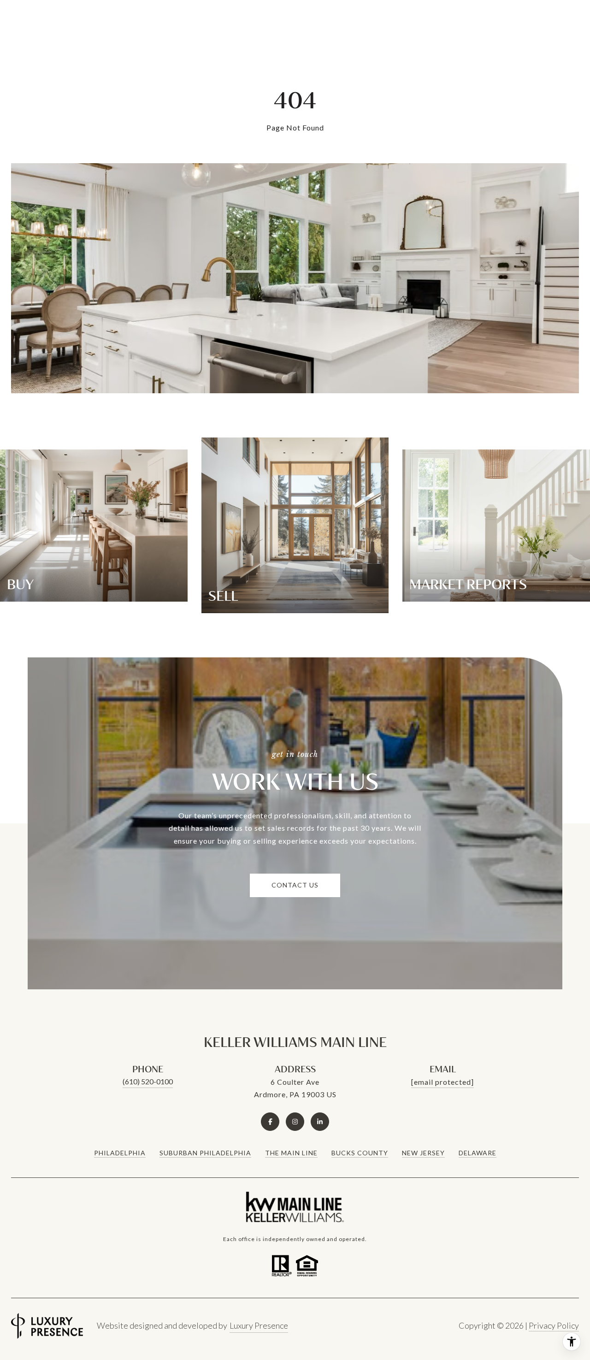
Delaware (477, 1153)
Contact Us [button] (295, 885)
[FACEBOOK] (270, 1121)
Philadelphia (120, 1153)
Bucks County (359, 1153)
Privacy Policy (554, 1325)
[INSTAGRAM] (295, 1121)
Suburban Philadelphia (205, 1153)
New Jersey (423, 1153)
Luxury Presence (259, 1325)
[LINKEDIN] (320, 1121)
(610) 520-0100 (148, 1081)
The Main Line (291, 1153)
